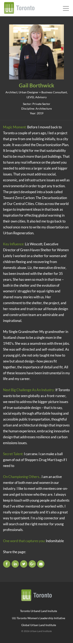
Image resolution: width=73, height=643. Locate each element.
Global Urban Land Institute (38, 625)
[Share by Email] (41, 564)
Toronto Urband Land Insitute (38, 611)
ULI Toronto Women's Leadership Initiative (38, 618)
